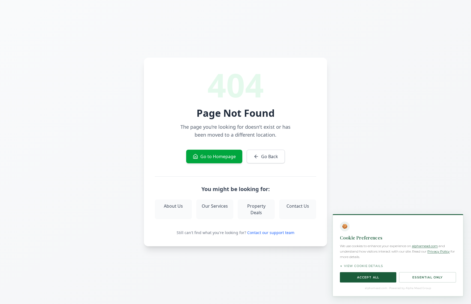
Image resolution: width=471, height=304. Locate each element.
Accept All (368, 277)
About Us (173, 206)
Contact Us (297, 206)
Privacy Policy (438, 251)
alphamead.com (425, 246)
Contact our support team (270, 232)
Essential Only (427, 277)
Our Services (215, 206)
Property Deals (256, 209)
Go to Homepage (218, 156)
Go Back (269, 156)
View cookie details (361, 266)
